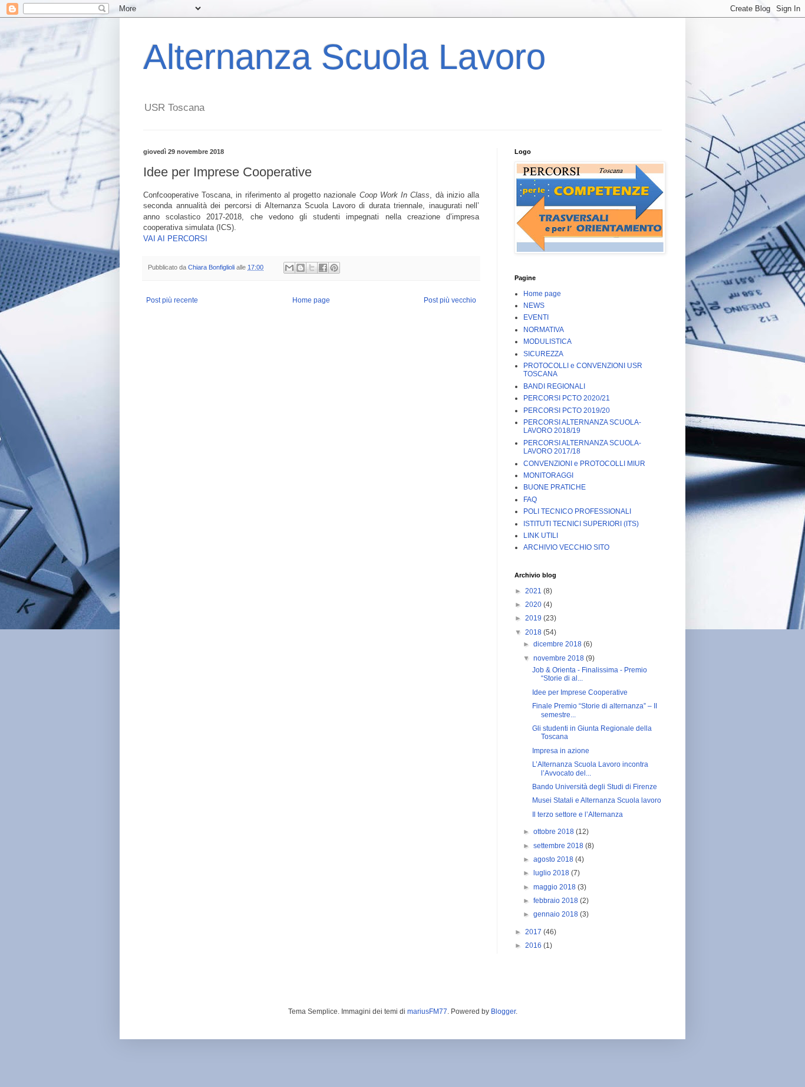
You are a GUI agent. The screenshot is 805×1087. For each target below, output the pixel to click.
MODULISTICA (547, 341)
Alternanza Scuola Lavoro (344, 57)
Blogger (503, 1011)
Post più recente (172, 300)
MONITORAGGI (548, 475)
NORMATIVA (543, 330)
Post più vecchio (450, 300)
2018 (534, 632)
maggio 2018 (555, 887)
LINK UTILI (540, 535)
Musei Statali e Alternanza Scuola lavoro (596, 800)
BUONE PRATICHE (554, 487)
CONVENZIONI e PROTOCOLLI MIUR (584, 463)
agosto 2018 (554, 859)
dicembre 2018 (558, 644)
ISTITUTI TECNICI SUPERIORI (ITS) (581, 524)
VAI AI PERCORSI (175, 238)
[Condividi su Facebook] (323, 268)
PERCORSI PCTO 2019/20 (566, 410)
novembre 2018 (559, 658)
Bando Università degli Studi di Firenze (594, 787)
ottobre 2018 (554, 831)
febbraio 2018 (556, 900)
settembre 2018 (559, 846)
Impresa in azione (560, 751)
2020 (534, 604)
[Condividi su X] (312, 268)
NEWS (534, 305)
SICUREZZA (543, 354)
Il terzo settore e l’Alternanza (577, 814)
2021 (534, 591)
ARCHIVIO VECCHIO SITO (566, 547)
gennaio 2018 (556, 914)
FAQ (530, 499)
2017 (534, 932)
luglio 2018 (552, 873)
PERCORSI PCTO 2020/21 (566, 398)
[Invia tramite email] (289, 268)
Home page (311, 300)
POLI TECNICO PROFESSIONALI (577, 511)
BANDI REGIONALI (554, 386)
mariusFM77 (427, 1011)
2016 (534, 945)
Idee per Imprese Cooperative (580, 692)
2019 (534, 618)
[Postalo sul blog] (300, 268)
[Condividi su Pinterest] (334, 268)
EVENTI (536, 317)
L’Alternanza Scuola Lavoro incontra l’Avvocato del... (590, 768)
